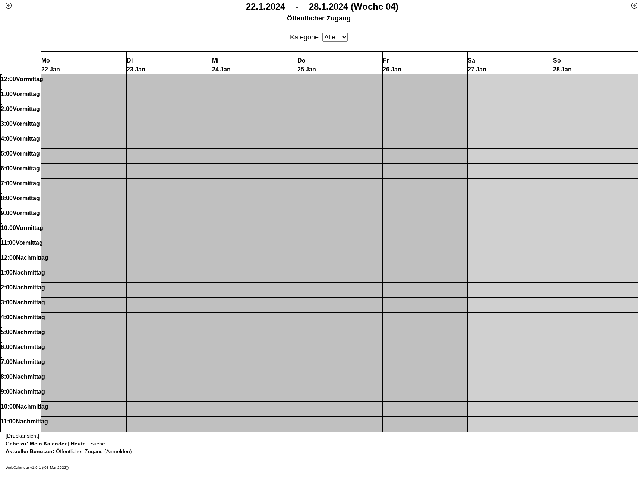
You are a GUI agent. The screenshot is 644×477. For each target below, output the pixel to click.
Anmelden (118, 451)
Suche (97, 443)
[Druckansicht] (22, 436)
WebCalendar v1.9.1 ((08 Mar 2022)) (37, 467)
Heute (78, 443)
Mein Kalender (48, 443)
